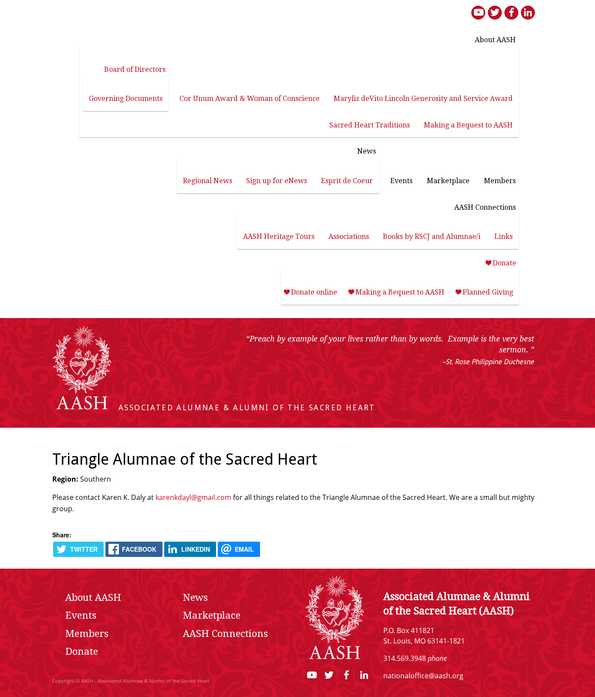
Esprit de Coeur (347, 181)
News (366, 151)
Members (500, 181)
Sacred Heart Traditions (369, 125)
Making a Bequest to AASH (468, 125)
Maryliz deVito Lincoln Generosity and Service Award (423, 98)
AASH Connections (485, 207)
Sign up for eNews (276, 181)
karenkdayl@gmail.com (193, 497)
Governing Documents (125, 98)
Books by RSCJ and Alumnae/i (431, 236)
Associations (348, 236)
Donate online (314, 292)
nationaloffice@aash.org (423, 675)
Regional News (207, 181)
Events (401, 181)
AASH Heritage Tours (278, 236)
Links (503, 236)
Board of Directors (135, 69)
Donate (504, 263)
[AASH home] (82, 407)
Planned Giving (488, 292)
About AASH (495, 40)
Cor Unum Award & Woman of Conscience (249, 98)
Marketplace (448, 181)
